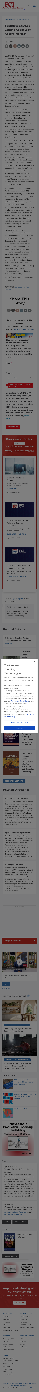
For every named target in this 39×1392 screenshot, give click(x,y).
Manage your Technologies (19, 723)
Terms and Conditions (20, 701)
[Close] (34, 661)
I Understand (19, 728)
